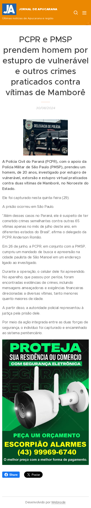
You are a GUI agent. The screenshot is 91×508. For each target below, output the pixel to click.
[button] (75, 12)
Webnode (58, 502)
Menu (84, 12)
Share (13, 474)
